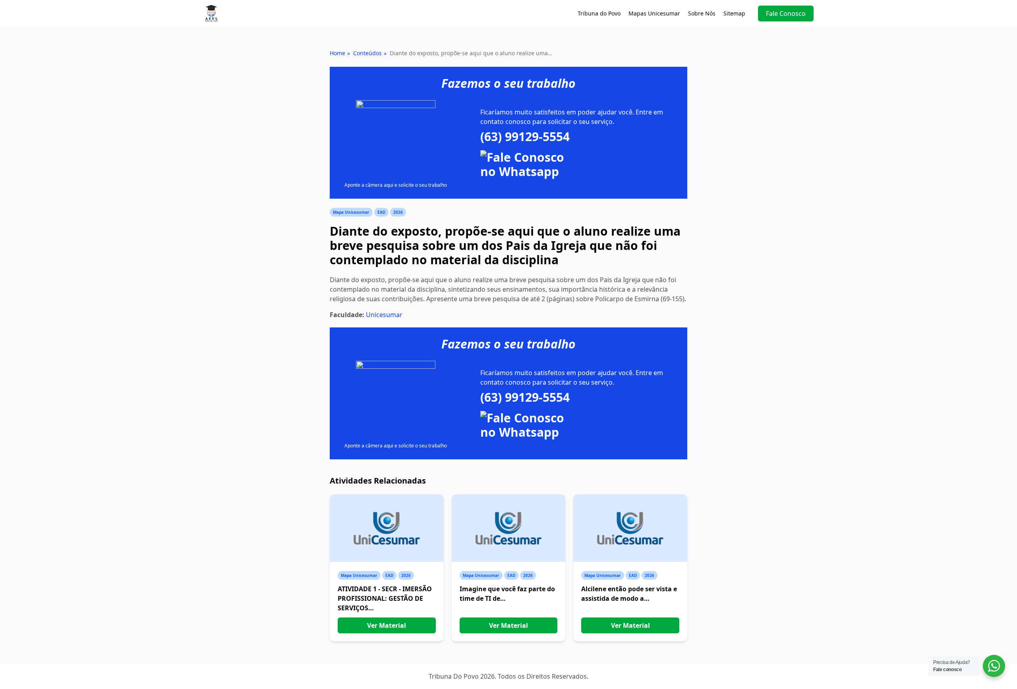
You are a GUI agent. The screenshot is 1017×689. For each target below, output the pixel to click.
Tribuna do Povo (599, 13)
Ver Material (386, 625)
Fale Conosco (786, 13)
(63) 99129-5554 (525, 137)
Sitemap (734, 13)
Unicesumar (384, 314)
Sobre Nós (701, 13)
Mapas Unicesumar (654, 13)
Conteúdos (367, 53)
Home (337, 53)
